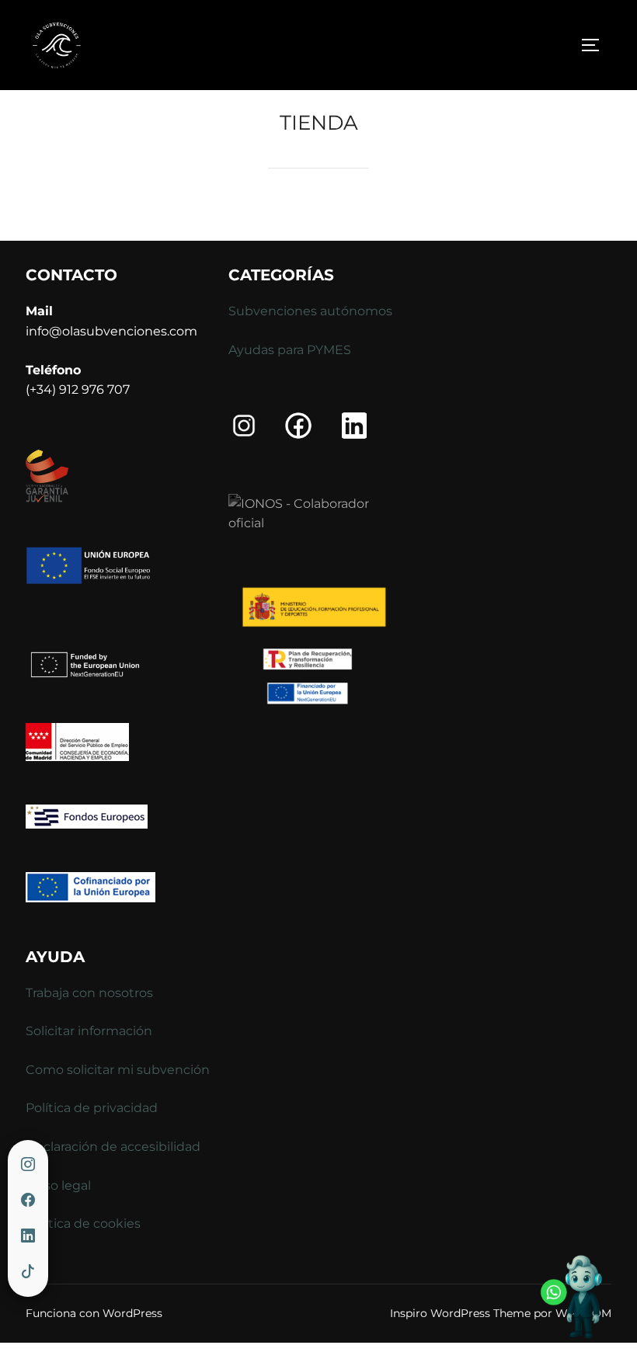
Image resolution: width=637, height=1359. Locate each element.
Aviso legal (58, 1185)
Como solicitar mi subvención (118, 1069)
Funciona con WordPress (94, 1313)
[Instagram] (28, 1164)
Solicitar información (89, 1031)
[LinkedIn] (28, 1236)
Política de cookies (83, 1223)
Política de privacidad (92, 1107)
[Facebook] (28, 1200)
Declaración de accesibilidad (113, 1146)
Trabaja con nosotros (89, 992)
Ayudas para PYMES (289, 349)
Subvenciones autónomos (310, 311)
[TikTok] (28, 1272)
